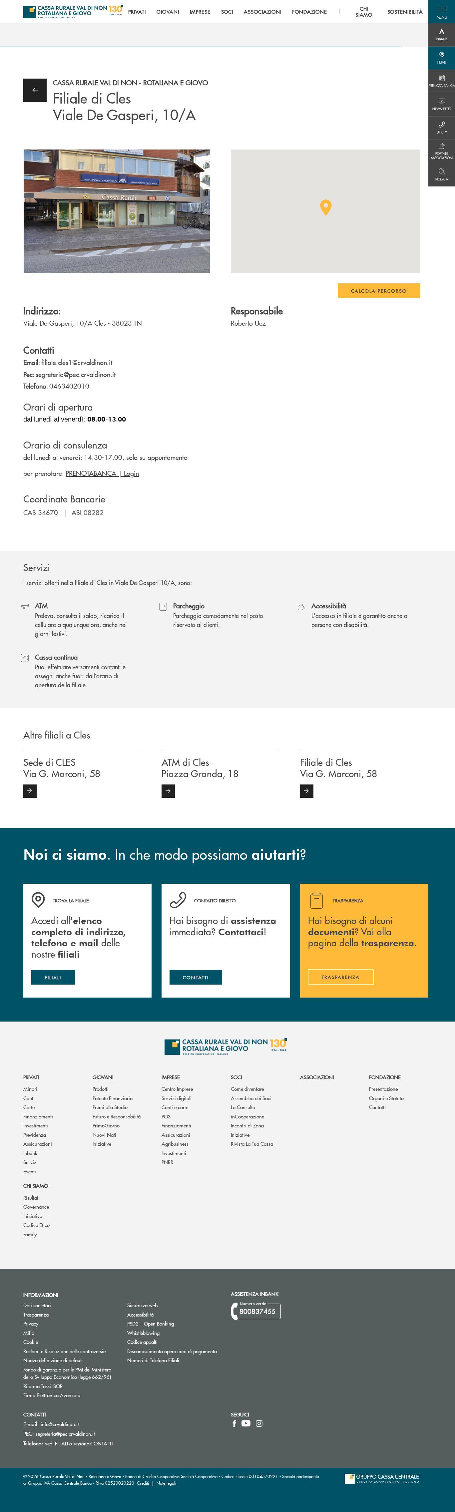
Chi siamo (35, 1185)
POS (166, 1116)
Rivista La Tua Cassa (252, 1143)
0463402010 (69, 385)
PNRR (167, 1161)
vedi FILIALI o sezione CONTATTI (79, 1443)
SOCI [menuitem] (227, 12)
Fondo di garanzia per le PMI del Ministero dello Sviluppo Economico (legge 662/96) (70, 1373)
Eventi (29, 1171)
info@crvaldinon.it (60, 1423)
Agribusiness (175, 1143)
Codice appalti (142, 1341)
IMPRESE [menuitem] (200, 12)
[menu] (275, 11)
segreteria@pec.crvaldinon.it (76, 374)
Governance (36, 1206)
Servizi (30, 1161)
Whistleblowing (143, 1332)
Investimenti (35, 1125)
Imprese (171, 1076)
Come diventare (247, 1088)
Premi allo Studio (110, 1106)
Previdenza (34, 1134)
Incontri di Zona (247, 1125)
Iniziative (102, 1143)
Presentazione (383, 1088)
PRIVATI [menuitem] (137, 12)
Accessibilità (140, 1314)
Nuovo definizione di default (70, 1360)
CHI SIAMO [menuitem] (364, 12)
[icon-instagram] (259, 1423)
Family (30, 1234)
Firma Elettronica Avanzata (70, 1394)
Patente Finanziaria (113, 1097)
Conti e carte (175, 1106)
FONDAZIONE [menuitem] (309, 12)
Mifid (28, 1332)
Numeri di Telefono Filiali (174, 1360)
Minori (30, 1088)
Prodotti (101, 1088)
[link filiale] (30, 791)
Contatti (377, 1106)
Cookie (30, 1341)
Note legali (166, 1483)
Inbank (30, 1152)
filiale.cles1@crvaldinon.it (76, 362)
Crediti (143, 1483)
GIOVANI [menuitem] (168, 12)
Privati (31, 1076)
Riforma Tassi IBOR (68, 1385)
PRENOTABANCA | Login (102, 472)
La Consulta (243, 1106)
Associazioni (317, 1076)
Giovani (103, 1076)
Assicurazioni (37, 1143)
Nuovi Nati (104, 1134)
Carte (29, 1106)
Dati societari (37, 1305)
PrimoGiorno (106, 1125)
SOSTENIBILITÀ (405, 12)
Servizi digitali (177, 1097)
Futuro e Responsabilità (117, 1116)
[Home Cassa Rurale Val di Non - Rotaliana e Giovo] (73, 11)
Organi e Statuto (386, 1097)
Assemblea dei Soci (251, 1097)
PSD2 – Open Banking (174, 1323)
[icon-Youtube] (246, 1423)
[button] (441, 11)
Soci (236, 1076)
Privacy (56, 1323)
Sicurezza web (142, 1305)
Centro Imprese (177, 1088)
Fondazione (385, 1076)
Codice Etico (36, 1224)
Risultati (31, 1197)
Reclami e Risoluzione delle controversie (64, 1351)
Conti (29, 1097)
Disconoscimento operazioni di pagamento (174, 1351)
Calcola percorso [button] (379, 290)
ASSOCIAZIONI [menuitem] (262, 12)
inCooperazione (247, 1116)
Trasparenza (36, 1314)
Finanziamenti (38, 1116)
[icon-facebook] (234, 1423)
